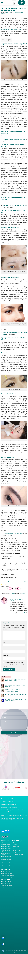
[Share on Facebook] (10, 588)
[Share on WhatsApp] (7, 588)
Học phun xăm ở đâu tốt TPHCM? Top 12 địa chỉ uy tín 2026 (15, 700)
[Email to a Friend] (15, 588)
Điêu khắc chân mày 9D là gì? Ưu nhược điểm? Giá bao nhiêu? (15, 695)
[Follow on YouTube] (7, 837)
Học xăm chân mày (6, 881)
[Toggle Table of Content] (9, 40)
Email (4, 649)
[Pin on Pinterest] (18, 588)
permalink (23, 593)
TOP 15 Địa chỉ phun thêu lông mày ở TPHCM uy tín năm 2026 (15, 690)
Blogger (24, 612)
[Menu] (2, 2)
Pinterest (17, 613)
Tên (4, 642)
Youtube (12, 613)
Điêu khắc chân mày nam (8, 875)
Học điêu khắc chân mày (8, 887)
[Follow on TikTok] (5, 837)
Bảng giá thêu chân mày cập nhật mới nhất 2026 (15, 685)
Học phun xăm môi (6, 883)
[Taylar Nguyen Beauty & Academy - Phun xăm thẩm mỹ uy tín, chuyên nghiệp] (14, 2)
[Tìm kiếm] (26, 2)
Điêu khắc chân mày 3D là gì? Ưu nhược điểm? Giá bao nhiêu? (15, 679)
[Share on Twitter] (12, 588)
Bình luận (5, 629)
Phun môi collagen (6, 848)
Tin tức (13, 593)
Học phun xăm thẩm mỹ (7, 885)
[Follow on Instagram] (3, 837)
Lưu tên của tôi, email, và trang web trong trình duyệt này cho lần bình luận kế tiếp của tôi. (13, 664)
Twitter (14, 612)
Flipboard (19, 612)
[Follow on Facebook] (2, 837)
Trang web (5, 655)
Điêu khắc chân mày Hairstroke (9, 877)
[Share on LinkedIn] (20, 588)
